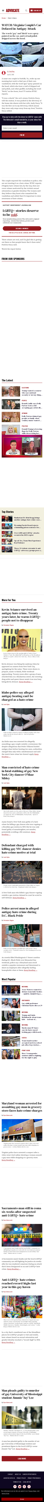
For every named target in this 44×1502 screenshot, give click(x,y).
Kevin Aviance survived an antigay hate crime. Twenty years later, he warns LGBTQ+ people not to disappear (21, 615)
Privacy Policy (32, 1491)
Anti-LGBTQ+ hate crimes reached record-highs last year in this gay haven (19, 1283)
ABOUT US (18, 1474)
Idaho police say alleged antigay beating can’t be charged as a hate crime (18, 696)
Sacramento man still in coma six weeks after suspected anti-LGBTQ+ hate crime (21, 1211)
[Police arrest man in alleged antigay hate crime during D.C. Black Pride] (22, 935)
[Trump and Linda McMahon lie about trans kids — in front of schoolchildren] (11, 1016)
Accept (22, 1499)
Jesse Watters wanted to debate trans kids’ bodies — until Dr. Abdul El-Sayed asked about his (32, 992)
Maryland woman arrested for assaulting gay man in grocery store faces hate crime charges (22, 1107)
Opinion (24, 413)
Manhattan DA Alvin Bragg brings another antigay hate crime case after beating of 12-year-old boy (27, 519)
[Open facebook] (15, 1486)
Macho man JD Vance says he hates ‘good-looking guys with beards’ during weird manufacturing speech (32, 1032)
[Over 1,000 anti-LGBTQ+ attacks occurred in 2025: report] (7, 534)
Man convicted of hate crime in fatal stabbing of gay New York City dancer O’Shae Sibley (20, 772)
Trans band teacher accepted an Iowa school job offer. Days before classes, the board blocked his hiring (32, 1044)
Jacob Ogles (6, 704)
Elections (25, 388)
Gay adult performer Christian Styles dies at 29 (32, 1004)
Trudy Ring (11, 71)
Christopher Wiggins (8, 625)
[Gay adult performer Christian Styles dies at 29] (11, 1003)
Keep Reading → (26, 682)
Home (4, 18)
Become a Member (22, 228)
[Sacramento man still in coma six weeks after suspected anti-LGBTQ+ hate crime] (22, 1235)
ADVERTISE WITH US (9, 1478)
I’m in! (22, 135)
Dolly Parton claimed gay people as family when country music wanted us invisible (32, 419)
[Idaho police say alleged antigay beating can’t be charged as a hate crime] (22, 719)
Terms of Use (5, 1493)
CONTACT (10, 1474)
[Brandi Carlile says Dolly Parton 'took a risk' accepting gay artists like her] (11, 404)
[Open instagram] (29, 1486)
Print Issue (26, 1050)
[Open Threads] (24, 1486)
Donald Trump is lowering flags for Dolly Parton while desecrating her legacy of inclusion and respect (32, 433)
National (25, 987)
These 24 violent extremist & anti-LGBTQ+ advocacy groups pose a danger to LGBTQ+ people (27, 550)
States (24, 1038)
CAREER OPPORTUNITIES (29, 1474)
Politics (25, 426)
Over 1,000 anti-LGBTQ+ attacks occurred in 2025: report (26, 534)
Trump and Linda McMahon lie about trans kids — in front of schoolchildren (31, 1018)
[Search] (26, 10)
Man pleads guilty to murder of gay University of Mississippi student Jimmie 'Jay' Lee (22, 1394)
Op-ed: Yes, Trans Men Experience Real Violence (27, 541)
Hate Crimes (12, 18)
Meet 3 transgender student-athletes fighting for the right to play (31, 1055)
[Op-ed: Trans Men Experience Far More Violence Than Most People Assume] (7, 541)
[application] (22, 446)
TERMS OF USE (17, 1482)
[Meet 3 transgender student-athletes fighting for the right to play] (11, 1054)
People (24, 401)
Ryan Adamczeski (7, 1115)
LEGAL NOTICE (27, 1482)
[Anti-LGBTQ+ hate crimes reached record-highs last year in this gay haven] (22, 1307)
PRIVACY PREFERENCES (34, 1478)
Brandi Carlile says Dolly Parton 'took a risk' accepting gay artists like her (32, 406)
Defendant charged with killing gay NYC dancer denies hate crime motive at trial (21, 848)
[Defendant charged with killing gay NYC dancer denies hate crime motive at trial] (22, 872)
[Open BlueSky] (19, 1486)
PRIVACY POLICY (21, 1478)
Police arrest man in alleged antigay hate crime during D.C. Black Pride (20, 912)
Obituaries (26, 1000)
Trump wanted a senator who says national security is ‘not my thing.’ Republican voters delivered (32, 394)
